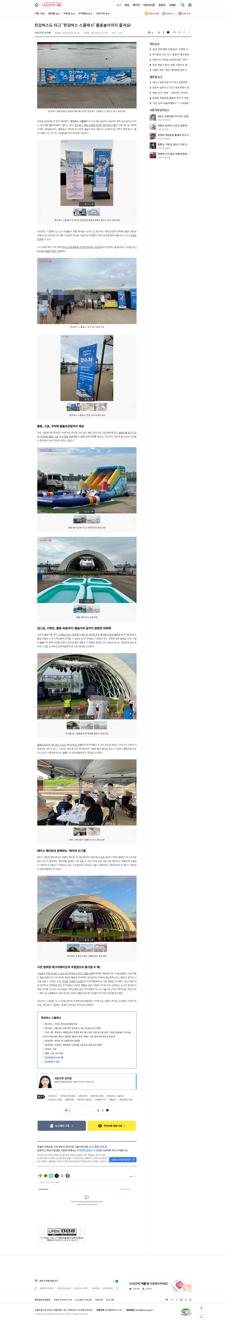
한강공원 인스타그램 (54, 1057)
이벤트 (172, 5)
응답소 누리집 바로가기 (121, 1159)
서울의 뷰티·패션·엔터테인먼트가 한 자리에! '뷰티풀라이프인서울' (170, 70)
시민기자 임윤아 (164, 148)
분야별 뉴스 (54, 13)
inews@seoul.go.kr (144, 1309)
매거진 (136, 5)
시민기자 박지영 (164, 157)
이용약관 (99, 1299)
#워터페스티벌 (97, 1096)
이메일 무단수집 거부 (62, 1299)
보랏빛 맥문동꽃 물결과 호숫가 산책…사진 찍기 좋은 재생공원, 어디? (170, 98)
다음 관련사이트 (117, 1288)
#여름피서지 (100, 1099)
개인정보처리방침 (42, 1299)
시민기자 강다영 (43, 32)
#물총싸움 (69, 1099)
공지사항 (110, 1299)
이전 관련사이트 (36, 1288)
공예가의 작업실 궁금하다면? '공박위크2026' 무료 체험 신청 (170, 59)
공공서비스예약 (46, 1288)
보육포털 (61, 1288)
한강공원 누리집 (52, 1061)
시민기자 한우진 (164, 120)
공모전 (161, 5)
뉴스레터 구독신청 (83, 1299)
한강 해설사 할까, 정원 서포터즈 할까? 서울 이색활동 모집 (170, 65)
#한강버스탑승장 (84, 1099)
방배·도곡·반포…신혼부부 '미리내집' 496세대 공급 (170, 92)
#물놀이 (112, 1099)
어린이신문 (149, 5)
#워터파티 (82, 1096)
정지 (113, 1281)
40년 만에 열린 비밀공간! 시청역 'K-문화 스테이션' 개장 (170, 49)
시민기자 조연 (163, 129)
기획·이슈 (40, 13)
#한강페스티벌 (125, 1099)
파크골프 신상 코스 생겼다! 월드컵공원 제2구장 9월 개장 (170, 54)
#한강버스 (52, 1096)
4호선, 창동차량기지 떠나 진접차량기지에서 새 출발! (170, 82)
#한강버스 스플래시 (115, 1096)
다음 (92, 204)
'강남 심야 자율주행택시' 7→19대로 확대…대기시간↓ (170, 103)
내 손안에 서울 (51, 4)
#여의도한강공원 (67, 1096)
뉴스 (119, 5)
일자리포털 (73, 1288)
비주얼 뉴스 (69, 13)
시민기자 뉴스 (103, 13)
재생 (116, 1281)
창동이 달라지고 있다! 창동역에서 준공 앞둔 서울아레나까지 (170, 87)
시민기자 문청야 (164, 138)
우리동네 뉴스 (86, 13)
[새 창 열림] (185, 1308)
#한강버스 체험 (55, 1099)
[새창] (61, 1126)
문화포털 (86, 1288)
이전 (39, 212)
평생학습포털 (99, 1288)
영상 (127, 5)
